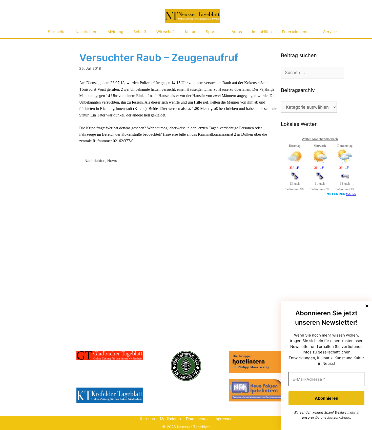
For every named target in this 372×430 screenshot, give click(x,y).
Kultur (190, 31)
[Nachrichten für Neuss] (192, 16)
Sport (211, 31)
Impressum (224, 418)
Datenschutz (197, 418)
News (112, 160)
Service (330, 31)
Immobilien (262, 31)
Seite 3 (139, 31)
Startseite (57, 31)
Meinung (115, 31)
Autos (237, 31)
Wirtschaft (165, 31)
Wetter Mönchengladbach (320, 139)
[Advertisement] (319, 240)
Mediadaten (170, 418)
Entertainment (294, 31)
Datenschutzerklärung (332, 417)
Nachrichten (86, 31)
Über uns (146, 418)
